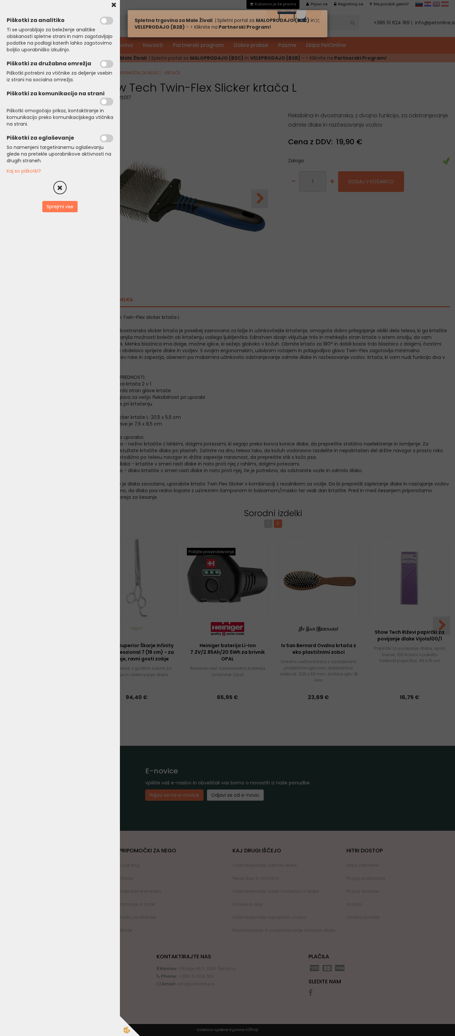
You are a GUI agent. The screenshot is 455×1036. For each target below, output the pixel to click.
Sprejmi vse (60, 206)
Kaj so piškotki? (24, 171)
